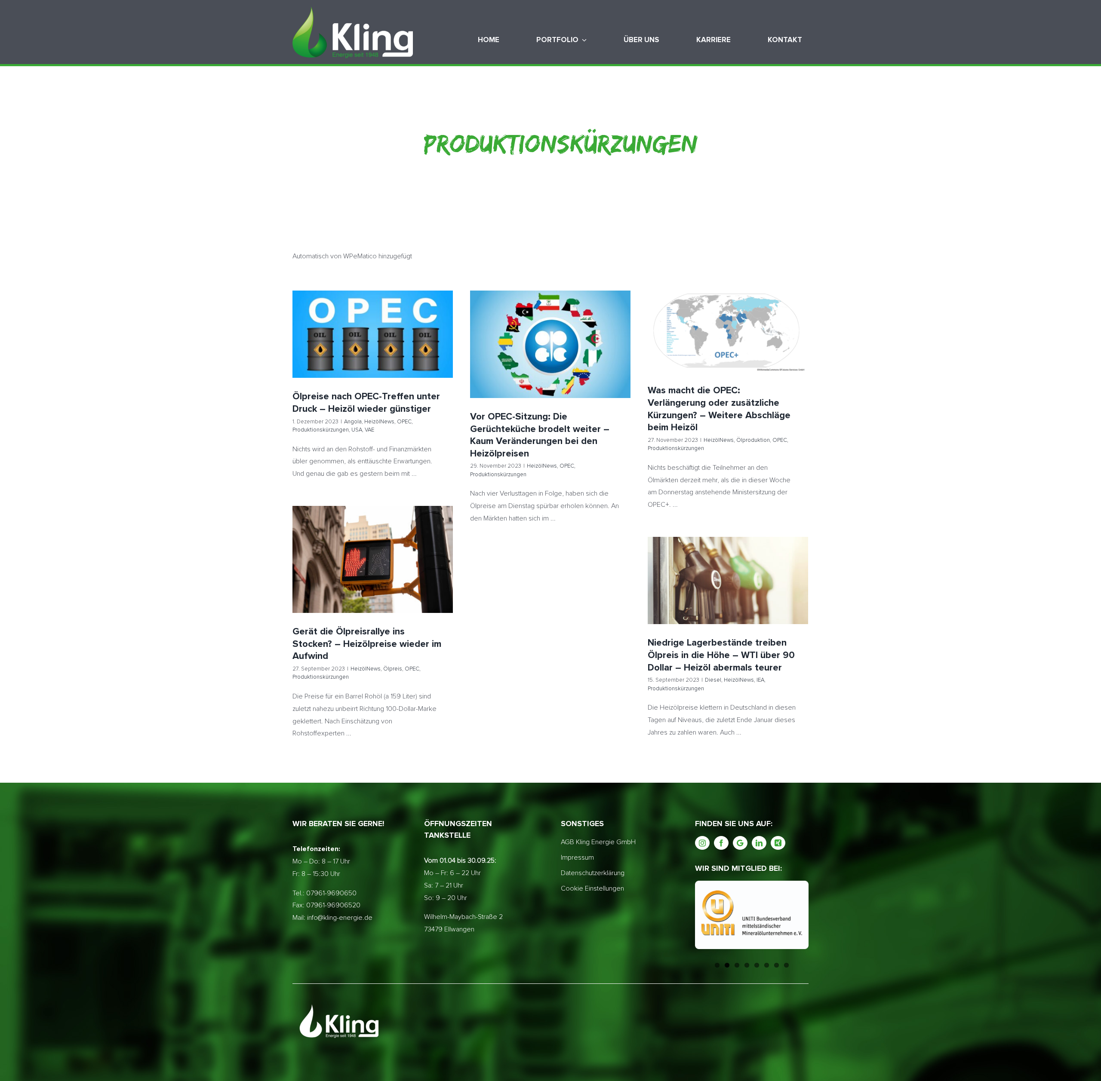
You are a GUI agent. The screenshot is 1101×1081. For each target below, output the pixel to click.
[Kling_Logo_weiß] (352, 10)
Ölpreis (350, 575)
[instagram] (702, 843)
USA (366, 355)
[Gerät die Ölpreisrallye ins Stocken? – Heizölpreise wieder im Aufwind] (372, 559)
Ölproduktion (735, 342)
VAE (379, 355)
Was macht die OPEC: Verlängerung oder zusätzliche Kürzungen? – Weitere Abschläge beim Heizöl (728, 311)
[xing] (778, 843)
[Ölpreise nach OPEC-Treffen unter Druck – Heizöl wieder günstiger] (372, 334)
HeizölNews (344, 345)
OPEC (369, 345)
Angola (317, 345)
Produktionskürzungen (407, 345)
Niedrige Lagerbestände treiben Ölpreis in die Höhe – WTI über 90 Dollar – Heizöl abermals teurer (728, 566)
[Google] (740, 843)
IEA (724, 596)
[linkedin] (759, 843)
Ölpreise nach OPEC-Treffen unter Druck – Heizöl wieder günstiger (372, 314)
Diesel (677, 596)
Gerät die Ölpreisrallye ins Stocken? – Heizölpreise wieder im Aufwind (372, 545)
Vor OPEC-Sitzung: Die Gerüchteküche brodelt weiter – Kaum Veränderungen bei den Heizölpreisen (550, 329)
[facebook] (721, 843)
